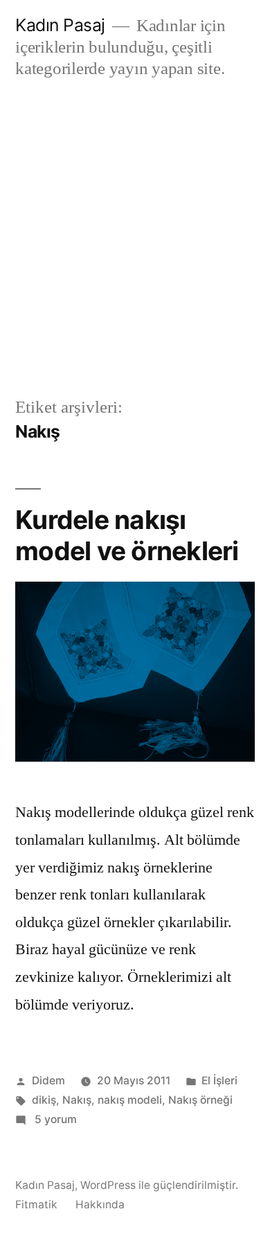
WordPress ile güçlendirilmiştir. (159, 1185)
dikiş (44, 1100)
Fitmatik (36, 1204)
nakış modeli (130, 1100)
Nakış (76, 1100)
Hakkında (100, 1204)
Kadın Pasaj (60, 25)
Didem (48, 1080)
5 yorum (54, 1119)
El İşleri (219, 1080)
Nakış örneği (200, 1100)
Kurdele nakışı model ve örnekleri (127, 535)
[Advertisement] (135, 237)
